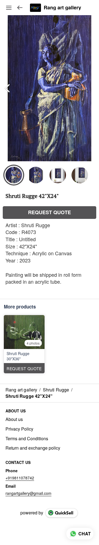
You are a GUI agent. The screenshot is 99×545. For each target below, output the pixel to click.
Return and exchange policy (33, 448)
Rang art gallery (62, 7)
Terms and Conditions (27, 439)
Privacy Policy (19, 429)
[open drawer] (9, 8)
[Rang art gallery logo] (35, 8)
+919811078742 (20, 477)
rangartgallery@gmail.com (28, 493)
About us (14, 419)
